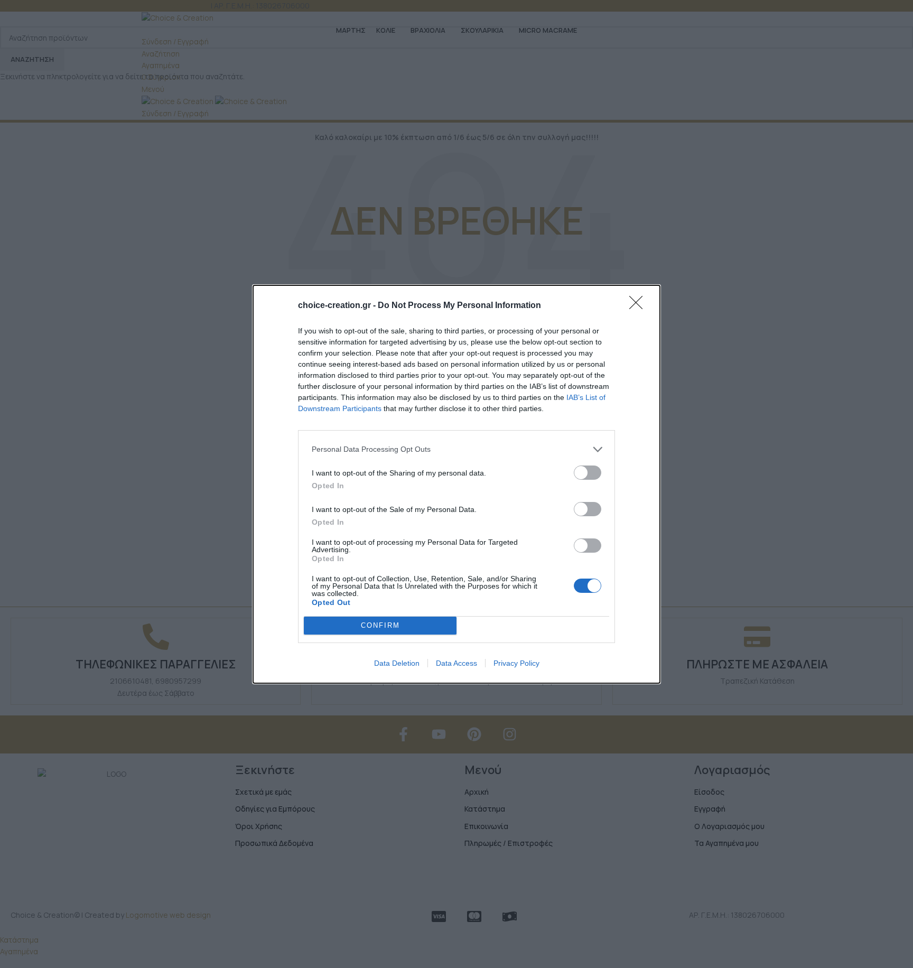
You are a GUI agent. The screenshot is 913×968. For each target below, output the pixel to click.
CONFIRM (380, 625)
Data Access (456, 663)
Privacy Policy (516, 663)
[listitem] (456, 449)
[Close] (639, 306)
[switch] (587, 473)
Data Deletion (397, 663)
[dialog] (456, 484)
